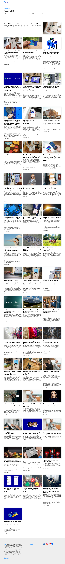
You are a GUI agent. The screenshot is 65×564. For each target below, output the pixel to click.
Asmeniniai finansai (27, 1)
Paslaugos (20, 1)
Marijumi (39, 437)
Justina (25, 438)
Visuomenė (45, 1)
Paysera (5, 544)
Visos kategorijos (7, 8)
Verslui (33, 1)
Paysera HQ (39, 1)
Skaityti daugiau (6, 558)
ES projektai (51, 1)
